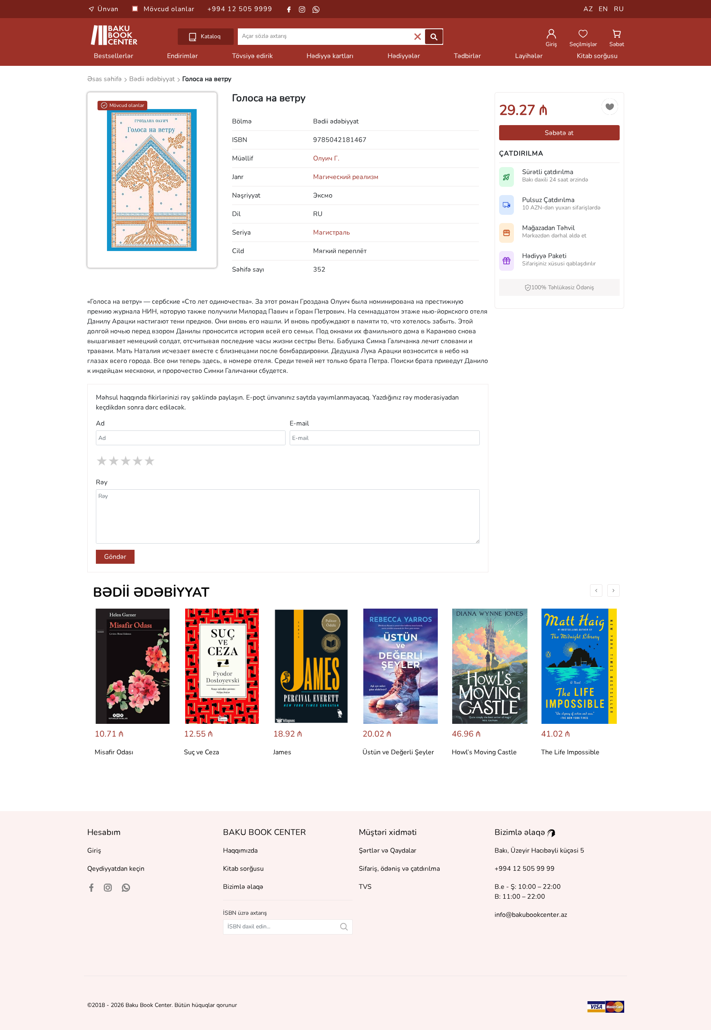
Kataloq (210, 36)
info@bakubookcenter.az (531, 914)
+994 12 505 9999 (239, 9)
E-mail (299, 423)
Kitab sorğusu (597, 55)
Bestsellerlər (113, 55)
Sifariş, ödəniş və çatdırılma (399, 868)
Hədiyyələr (404, 55)
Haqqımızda (240, 850)
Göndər (115, 556)
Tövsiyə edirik (252, 55)
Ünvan (108, 9)
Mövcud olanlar (170, 9)
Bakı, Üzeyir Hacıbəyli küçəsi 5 (539, 850)
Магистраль (331, 232)
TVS (365, 886)
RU (619, 9)
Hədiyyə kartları (330, 55)
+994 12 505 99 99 (525, 868)
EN (603, 9)
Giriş (94, 850)
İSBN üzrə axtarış (245, 913)
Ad (100, 423)
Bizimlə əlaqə (243, 886)
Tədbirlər (467, 55)
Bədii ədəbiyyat (151, 592)
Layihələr (529, 55)
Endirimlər (182, 55)
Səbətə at (559, 132)
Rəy (101, 482)
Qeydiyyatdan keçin (115, 868)
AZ (588, 9)
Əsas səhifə (105, 79)
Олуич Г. (326, 158)
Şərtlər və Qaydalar (387, 850)
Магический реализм (346, 176)
